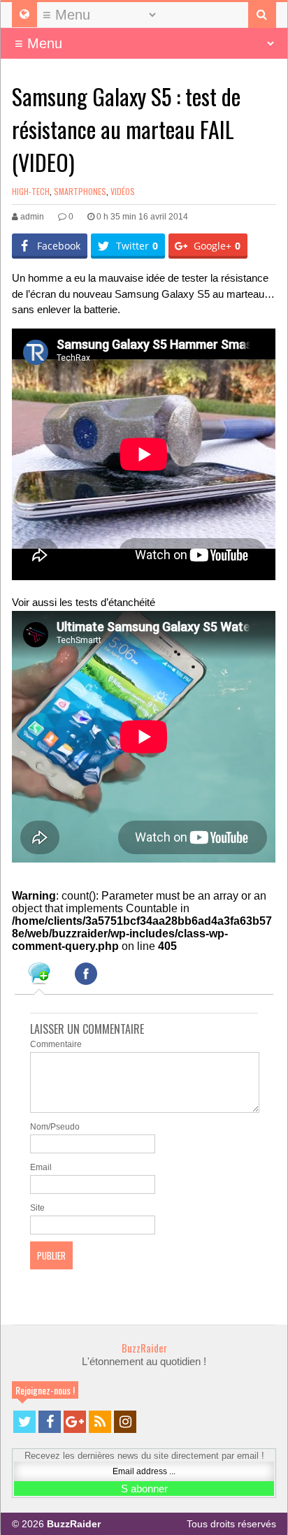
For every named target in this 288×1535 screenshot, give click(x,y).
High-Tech (31, 191)
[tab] (39, 976)
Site (37, 1208)
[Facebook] (49, 1422)
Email (41, 1167)
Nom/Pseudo (55, 1127)
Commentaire (56, 1044)
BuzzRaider (144, 1347)
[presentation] (39, 976)
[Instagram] (125, 1422)
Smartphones (80, 191)
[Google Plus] (75, 1422)
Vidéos (122, 191)
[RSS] (100, 1422)
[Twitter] (24, 1422)
